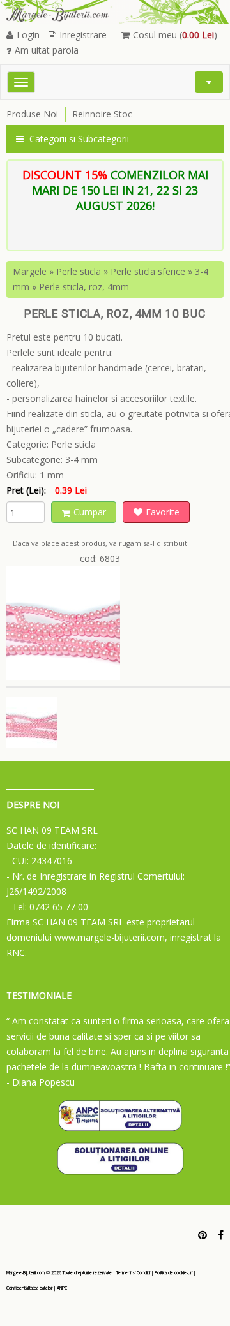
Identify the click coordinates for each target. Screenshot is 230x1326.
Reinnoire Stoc (102, 114)
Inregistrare (83, 35)
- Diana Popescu (40, 1082)
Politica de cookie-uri (173, 1273)
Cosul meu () (175, 35)
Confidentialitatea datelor (29, 1288)
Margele (30, 271)
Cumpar (89, 512)
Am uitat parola (47, 50)
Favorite (163, 512)
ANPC (62, 1288)
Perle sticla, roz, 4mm (84, 287)
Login (28, 35)
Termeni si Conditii (133, 1273)
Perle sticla (78, 271)
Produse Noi (32, 114)
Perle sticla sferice (148, 271)
